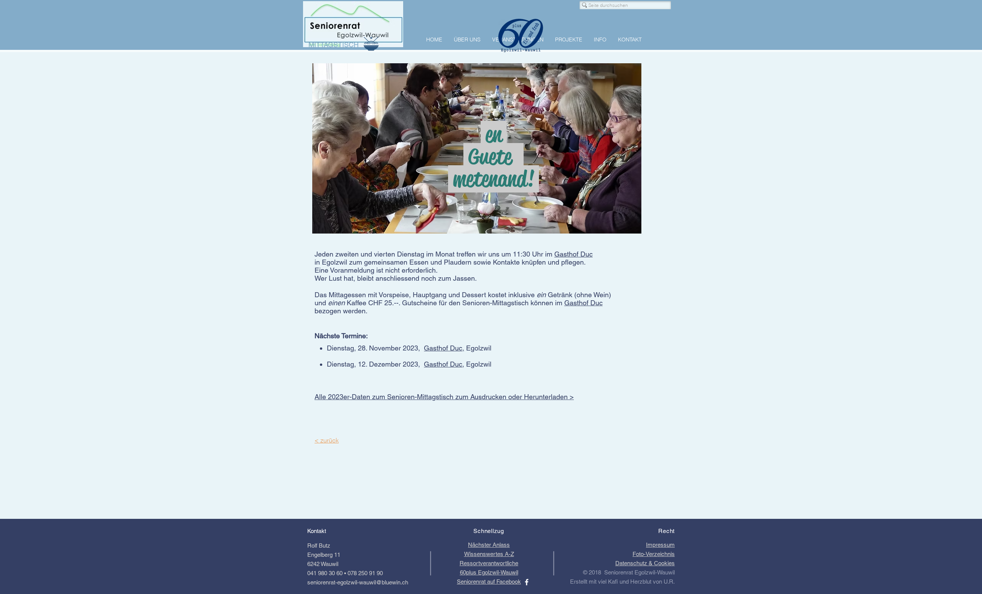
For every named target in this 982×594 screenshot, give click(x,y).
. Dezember (384, 364)
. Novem (378, 348)
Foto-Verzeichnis (654, 554)
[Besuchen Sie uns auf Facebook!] (526, 582)
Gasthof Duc (573, 254)
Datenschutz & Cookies (645, 563)
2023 (410, 364)
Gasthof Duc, (444, 348)
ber (397, 348)
